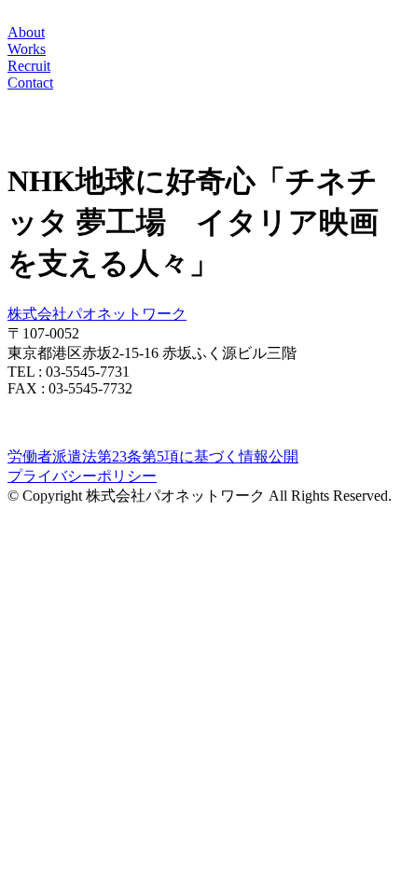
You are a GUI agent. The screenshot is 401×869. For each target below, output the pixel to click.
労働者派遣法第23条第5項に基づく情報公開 (152, 456)
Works (26, 49)
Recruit (28, 66)
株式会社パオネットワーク (97, 314)
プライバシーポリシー (82, 476)
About (26, 32)
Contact (30, 82)
